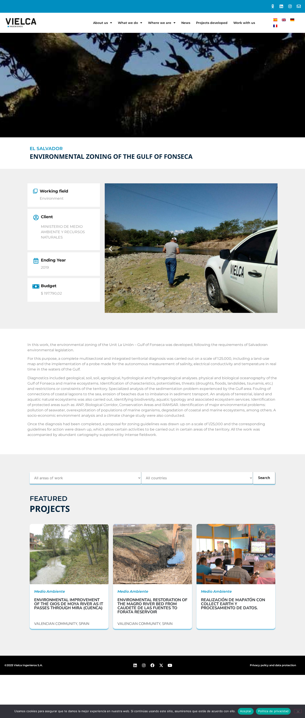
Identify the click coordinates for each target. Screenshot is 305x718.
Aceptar (245, 711)
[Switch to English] (284, 20)
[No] (298, 711)
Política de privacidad (273, 711)
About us (100, 23)
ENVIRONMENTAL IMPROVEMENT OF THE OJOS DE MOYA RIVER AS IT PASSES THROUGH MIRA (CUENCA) (68, 604)
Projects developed (212, 23)
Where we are (159, 23)
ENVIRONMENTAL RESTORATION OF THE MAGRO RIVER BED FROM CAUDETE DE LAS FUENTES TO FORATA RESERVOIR (152, 606)
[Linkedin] (281, 6)
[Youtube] (170, 665)
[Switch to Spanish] (275, 20)
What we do (128, 23)
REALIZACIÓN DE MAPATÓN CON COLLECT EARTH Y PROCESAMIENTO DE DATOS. (233, 604)
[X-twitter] (161, 665)
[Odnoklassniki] (272, 6)
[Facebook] (152, 665)
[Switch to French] (275, 26)
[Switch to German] (292, 20)
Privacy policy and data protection (273, 665)
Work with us (244, 23)
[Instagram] (290, 6)
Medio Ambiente (49, 591)
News (185, 23)
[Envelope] (298, 6)
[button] (110, 248)
